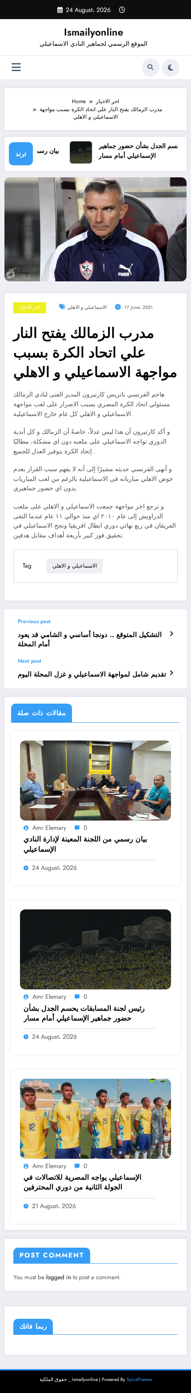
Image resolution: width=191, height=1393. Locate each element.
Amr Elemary (49, 827)
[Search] (150, 67)
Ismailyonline (93, 32)
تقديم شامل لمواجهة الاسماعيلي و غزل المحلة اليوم (92, 674)
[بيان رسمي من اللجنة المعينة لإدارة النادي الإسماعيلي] (95, 780)
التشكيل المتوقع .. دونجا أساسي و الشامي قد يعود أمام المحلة (90, 639)
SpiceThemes (139, 1379)
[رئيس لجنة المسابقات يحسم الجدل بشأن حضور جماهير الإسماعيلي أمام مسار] (95, 949)
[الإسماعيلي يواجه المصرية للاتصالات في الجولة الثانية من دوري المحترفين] (95, 1118)
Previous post (34, 621)
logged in (58, 1277)
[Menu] (16, 67)
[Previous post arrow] (171, 633)
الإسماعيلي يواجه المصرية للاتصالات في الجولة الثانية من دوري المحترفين (82, 1182)
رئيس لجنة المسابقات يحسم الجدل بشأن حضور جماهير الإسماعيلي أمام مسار (84, 1013)
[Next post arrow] (171, 673)
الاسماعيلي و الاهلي (87, 307)
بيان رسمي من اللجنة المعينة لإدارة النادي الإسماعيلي (85, 844)
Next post (29, 661)
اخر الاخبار (30, 307)
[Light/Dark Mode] (170, 67)
